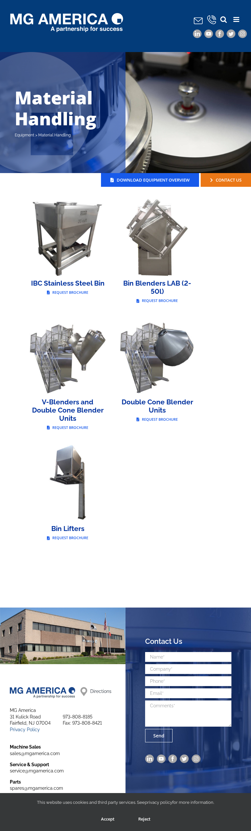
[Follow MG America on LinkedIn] (197, 33)
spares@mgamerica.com (36, 788)
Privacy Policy (25, 729)
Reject (144, 819)
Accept (107, 819)
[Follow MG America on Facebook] (219, 33)
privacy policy (158, 802)
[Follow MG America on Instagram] (242, 33)
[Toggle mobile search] (223, 19)
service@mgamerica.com (37, 770)
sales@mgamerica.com (35, 753)
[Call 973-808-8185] (212, 20)
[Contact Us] (198, 20)
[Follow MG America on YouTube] (208, 33)
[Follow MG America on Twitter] (231, 33)
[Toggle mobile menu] (236, 19)
